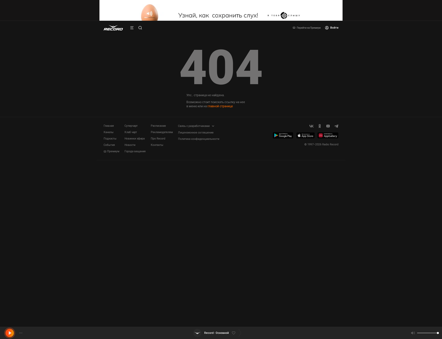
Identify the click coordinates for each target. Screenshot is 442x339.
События (109, 145)
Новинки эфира (134, 138)
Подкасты (110, 138)
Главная (109, 125)
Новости (129, 145)
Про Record (158, 138)
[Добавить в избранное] (234, 333)
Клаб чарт (130, 132)
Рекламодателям (162, 132)
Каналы (109, 132)
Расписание (158, 125)
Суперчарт (131, 125)
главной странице (220, 106)
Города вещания (135, 151)
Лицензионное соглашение (196, 132)
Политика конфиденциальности (198, 139)
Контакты (157, 145)
